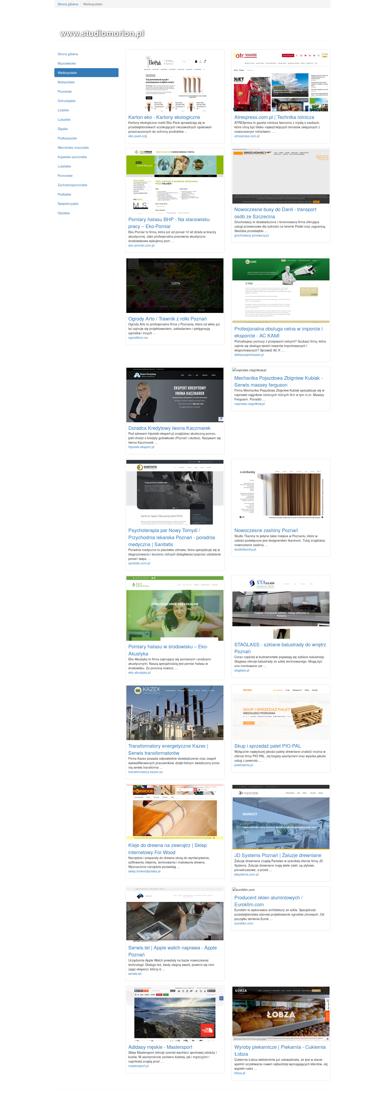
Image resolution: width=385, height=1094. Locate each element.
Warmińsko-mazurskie (73, 147)
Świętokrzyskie (68, 203)
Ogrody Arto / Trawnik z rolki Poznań (167, 318)
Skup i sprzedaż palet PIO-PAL (267, 745)
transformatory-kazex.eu (145, 771)
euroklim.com (243, 923)
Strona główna (68, 4)
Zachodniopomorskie (72, 185)
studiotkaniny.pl (245, 549)
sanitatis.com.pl (139, 563)
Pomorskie (65, 175)
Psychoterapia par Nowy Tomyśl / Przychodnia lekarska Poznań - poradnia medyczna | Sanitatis (171, 537)
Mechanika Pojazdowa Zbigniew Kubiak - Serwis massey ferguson (278, 381)
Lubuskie (64, 119)
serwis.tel (134, 973)
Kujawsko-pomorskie (72, 157)
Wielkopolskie (67, 72)
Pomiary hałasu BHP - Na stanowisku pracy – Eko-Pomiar (169, 222)
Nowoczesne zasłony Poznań (266, 530)
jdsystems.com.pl (246, 874)
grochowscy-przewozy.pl (251, 235)
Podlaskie (64, 194)
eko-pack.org (137, 136)
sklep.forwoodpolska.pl (144, 871)
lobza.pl (239, 1073)
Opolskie (64, 213)
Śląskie (63, 129)
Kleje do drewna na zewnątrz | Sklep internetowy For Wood (167, 848)
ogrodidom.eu (138, 337)
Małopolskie (66, 82)
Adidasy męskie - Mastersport (160, 1046)
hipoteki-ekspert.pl (141, 447)
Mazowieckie (67, 63)
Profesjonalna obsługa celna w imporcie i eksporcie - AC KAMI (278, 332)
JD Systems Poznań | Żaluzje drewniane (277, 854)
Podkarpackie (67, 138)
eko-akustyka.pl (139, 672)
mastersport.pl (138, 1065)
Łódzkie (63, 110)
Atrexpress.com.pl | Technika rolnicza (274, 116)
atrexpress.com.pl (247, 136)
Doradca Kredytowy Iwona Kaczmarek (169, 427)
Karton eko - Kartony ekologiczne (164, 116)
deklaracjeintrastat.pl (249, 354)
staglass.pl (241, 670)
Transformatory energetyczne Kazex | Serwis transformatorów (168, 749)
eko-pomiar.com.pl (141, 245)
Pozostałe (65, 91)
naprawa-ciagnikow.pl (249, 403)
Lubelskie (64, 166)
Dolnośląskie (67, 100)
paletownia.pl (243, 765)
